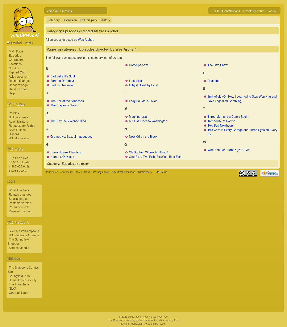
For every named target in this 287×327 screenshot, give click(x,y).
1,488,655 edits (19, 166)
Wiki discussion (19, 138)
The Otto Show (218, 65)
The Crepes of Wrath (64, 105)
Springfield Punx (19, 276)
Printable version (20, 203)
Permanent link (19, 207)
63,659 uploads (19, 162)
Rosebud (214, 80)
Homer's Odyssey (62, 156)
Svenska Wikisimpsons (24, 231)
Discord (14, 134)
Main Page (16, 51)
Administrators (18, 121)
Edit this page (89, 20)
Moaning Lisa (138, 116)
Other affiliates (18, 292)
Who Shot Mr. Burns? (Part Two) (229, 150)
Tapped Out (17, 72)
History (105, 20)
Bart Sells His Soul (62, 76)
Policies (14, 113)
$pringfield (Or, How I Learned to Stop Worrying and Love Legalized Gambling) (242, 98)
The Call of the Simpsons (67, 101)
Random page (18, 85)
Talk (216, 11)
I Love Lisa (136, 80)
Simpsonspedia (19, 248)
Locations (15, 64)
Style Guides (17, 130)
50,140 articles (18, 158)
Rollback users (18, 117)
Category (53, 20)
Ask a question (18, 76)
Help (12, 93)
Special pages (18, 198)
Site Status (161, 172)
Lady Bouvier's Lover (143, 101)
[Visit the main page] (24, 32)
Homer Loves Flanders (65, 152)
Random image (19, 89)
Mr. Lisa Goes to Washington (148, 121)
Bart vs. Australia (61, 85)
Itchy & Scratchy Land (143, 85)
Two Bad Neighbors (221, 125)
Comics (14, 68)
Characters (16, 60)
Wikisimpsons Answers (24, 235)
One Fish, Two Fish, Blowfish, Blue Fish (155, 156)
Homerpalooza (139, 65)
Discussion (70, 20)
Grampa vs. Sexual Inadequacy (71, 136)
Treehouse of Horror (221, 121)
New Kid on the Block (143, 136)
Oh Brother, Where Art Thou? (148, 152)
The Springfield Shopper (18, 241)
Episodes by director (75, 163)
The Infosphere (19, 284)
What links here (19, 190)
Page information (20, 211)
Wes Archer (85, 39)
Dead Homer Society (22, 280)
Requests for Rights (22, 125)
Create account (253, 11)
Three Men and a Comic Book (228, 116)
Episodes (15, 55)
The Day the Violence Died (68, 121)
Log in (271, 11)
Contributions (231, 11)
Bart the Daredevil (62, 80)
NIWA (12, 288)
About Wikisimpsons (123, 172)
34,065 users (17, 170)
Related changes (20, 194)
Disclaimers (145, 172)
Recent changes (19, 80)
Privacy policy (101, 172)
